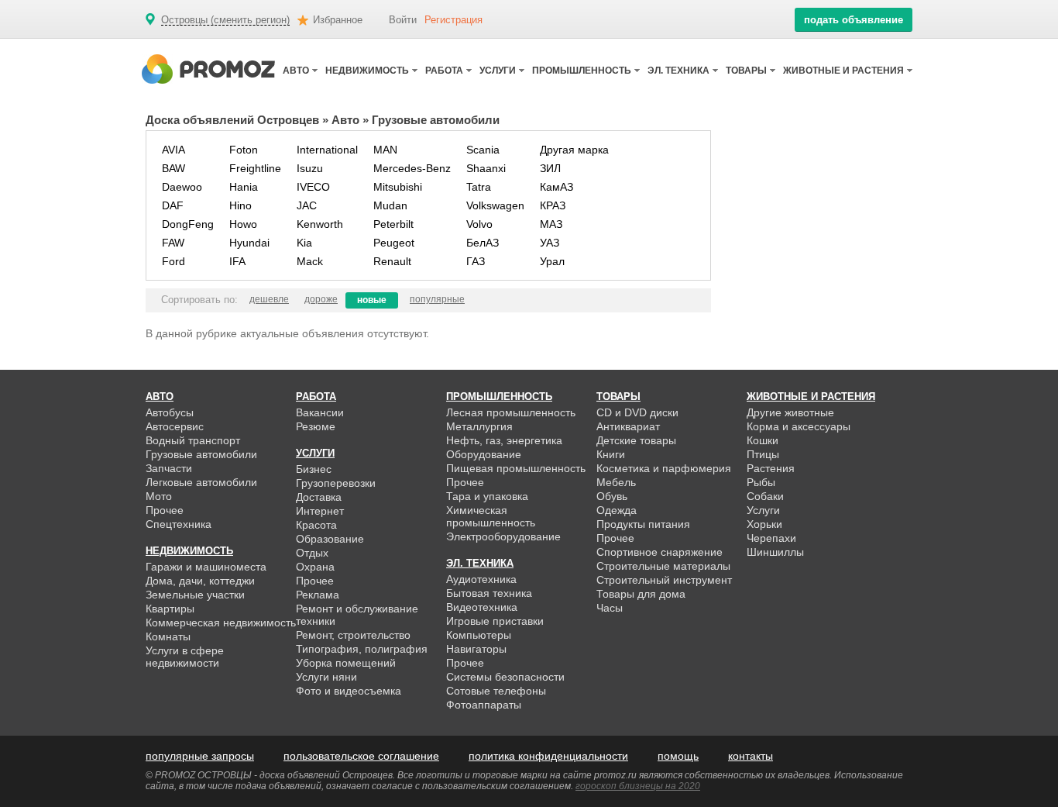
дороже (321, 299)
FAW (173, 242)
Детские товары (636, 440)
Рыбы (761, 482)
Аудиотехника (481, 579)
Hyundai (249, 242)
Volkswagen (495, 205)
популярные (437, 299)
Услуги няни (326, 677)
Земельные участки (195, 594)
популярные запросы (200, 756)
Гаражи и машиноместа (206, 566)
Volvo (479, 224)
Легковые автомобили (201, 482)
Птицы (763, 454)
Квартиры (170, 608)
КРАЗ (552, 205)
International (327, 149)
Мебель (616, 482)
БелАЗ (482, 242)
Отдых (312, 553)
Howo (243, 224)
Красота (316, 525)
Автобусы (170, 412)
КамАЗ (556, 187)
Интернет (320, 511)
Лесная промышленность (510, 412)
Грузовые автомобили (201, 454)
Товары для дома (640, 594)
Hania (243, 187)
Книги (610, 454)
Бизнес (313, 469)
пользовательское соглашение (361, 756)
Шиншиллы (775, 552)
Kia (304, 242)
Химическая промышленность (490, 516)
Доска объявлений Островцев (232, 119)
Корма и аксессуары (798, 426)
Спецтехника (178, 524)
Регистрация (453, 20)
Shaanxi (486, 168)
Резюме (315, 426)
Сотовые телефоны (496, 691)
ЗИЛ (550, 168)
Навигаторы (476, 649)
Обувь (611, 496)
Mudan (390, 205)
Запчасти (169, 468)
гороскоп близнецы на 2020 (637, 786)
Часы (609, 608)
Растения (771, 468)
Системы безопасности (505, 677)
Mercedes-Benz (412, 168)
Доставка (319, 497)
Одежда (616, 510)
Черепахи (771, 538)
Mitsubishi (397, 187)
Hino (240, 205)
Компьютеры (478, 635)
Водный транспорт (193, 440)
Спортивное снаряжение (659, 552)
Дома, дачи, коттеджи (200, 580)
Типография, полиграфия (362, 649)
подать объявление (853, 20)
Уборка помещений (346, 663)
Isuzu (310, 168)
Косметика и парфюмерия (663, 468)
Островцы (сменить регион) (225, 20)
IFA (237, 261)
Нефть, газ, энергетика (504, 440)
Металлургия (479, 426)
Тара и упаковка (487, 496)
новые (371, 300)
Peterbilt (393, 224)
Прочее (165, 510)
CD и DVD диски (637, 412)
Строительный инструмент (664, 580)
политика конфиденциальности (548, 756)
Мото (159, 496)
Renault (392, 261)
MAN (385, 149)
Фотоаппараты (483, 704)
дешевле (269, 299)
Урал (552, 261)
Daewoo (182, 187)
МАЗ (551, 224)
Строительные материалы (663, 566)
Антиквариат (628, 426)
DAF (173, 205)
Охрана (315, 566)
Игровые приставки (495, 621)
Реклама (317, 594)
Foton (243, 149)
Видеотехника (481, 607)
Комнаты (168, 636)
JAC (307, 205)
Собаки (765, 496)
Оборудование (483, 454)
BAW (173, 168)
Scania (483, 149)
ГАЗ (475, 261)
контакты (750, 756)
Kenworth (320, 224)
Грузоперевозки (336, 483)
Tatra (478, 187)
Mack (310, 261)
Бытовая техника (489, 593)
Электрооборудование (503, 536)
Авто (345, 119)
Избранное (337, 20)
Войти (403, 20)
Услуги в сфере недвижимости (185, 656)
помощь (678, 756)
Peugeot (393, 242)
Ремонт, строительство (353, 635)
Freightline (255, 168)
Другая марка (574, 149)
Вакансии (320, 412)
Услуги (763, 510)
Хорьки (764, 524)
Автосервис (175, 426)
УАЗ (549, 242)
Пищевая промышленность (516, 468)
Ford (173, 261)
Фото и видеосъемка (348, 691)
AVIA (173, 149)
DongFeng (188, 224)
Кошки (762, 440)
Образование (330, 539)
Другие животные (790, 412)
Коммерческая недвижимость (221, 622)
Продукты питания (643, 524)
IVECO (313, 187)
